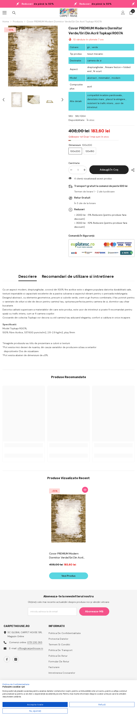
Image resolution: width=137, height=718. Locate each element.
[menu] (5, 13)
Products (18, 21)
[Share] (131, 170)
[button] (3, 99)
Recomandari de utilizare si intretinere (78, 276)
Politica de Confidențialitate (16, 684)
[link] (23, 445)
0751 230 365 (34, 642)
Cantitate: (74, 163)
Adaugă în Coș (109, 169)
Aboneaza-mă (94, 611)
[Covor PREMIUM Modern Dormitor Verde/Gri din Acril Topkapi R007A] (68, 518)
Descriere (27, 276)
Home (6, 21)
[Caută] (14, 13)
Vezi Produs (68, 575)
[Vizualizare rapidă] (85, 490)
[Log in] (123, 13)
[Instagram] (16, 659)
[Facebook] (7, 659)
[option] (33, 56)
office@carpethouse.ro (30, 648)
